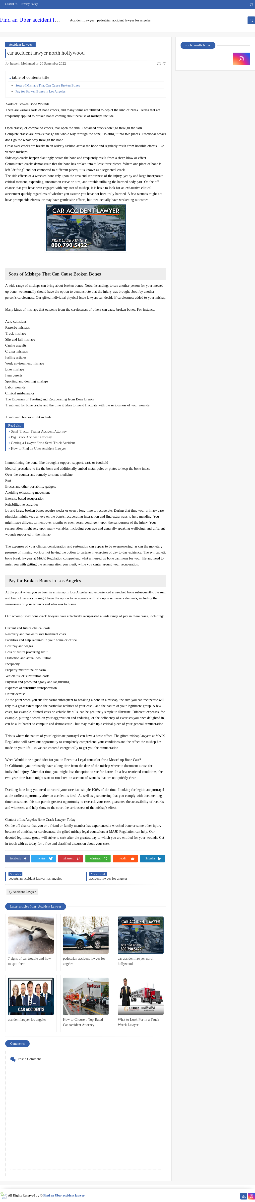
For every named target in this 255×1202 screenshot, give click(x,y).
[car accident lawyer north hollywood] (141, 935)
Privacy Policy (29, 4)
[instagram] (251, 4)
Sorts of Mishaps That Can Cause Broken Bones (47, 85)
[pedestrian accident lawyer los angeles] (86, 935)
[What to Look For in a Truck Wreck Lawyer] (141, 996)
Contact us (11, 4)
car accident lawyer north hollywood (135, 961)
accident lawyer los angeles (27, 1019)
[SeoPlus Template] (3, 1195)
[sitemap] (243, 1196)
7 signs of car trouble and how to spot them (29, 961)
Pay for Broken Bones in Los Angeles (40, 91)
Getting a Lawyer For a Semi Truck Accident (43, 443)
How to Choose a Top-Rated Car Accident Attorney (83, 1022)
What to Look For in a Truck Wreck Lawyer (138, 1022)
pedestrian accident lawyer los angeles (123, 20)
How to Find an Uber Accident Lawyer (38, 449)
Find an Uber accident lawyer (34, 20)
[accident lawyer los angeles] (31, 996)
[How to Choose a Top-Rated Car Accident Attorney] (86, 996)
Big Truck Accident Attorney (31, 437)
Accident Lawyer (82, 20)
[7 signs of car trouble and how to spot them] (31, 935)
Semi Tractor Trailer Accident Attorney (39, 431)
